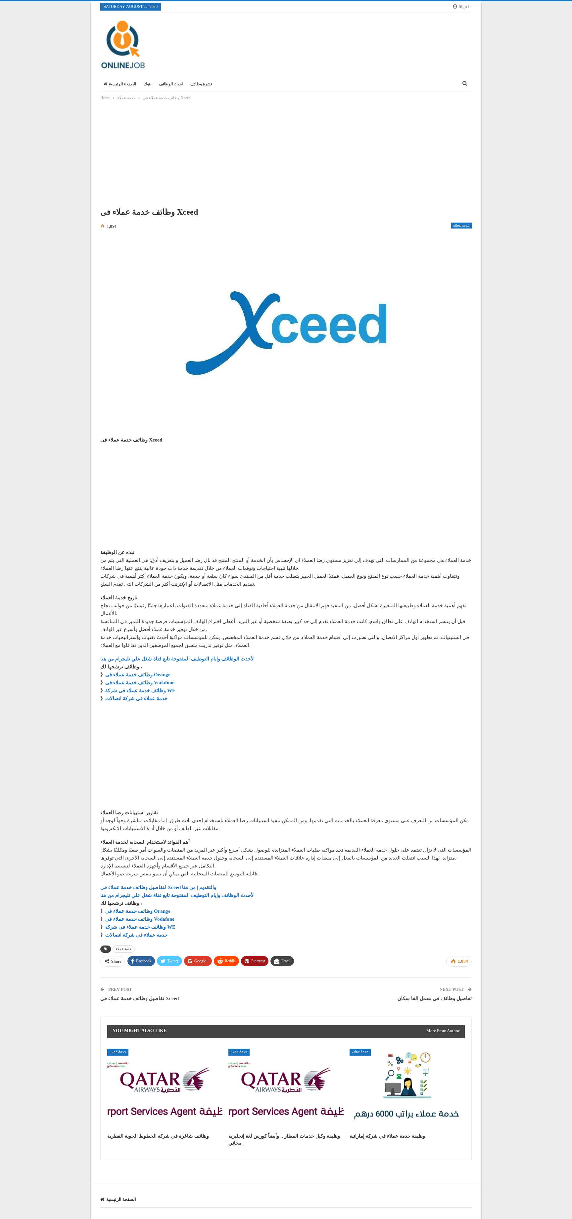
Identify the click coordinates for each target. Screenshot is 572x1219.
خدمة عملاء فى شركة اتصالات (136, 698)
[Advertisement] (286, 155)
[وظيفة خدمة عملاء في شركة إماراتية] (407, 1089)
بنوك (147, 84)
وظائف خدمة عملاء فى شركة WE (140, 690)
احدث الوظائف (171, 84)
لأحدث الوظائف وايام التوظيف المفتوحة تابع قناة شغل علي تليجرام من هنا (177, 658)
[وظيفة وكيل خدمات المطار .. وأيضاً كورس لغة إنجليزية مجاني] (286, 1089)
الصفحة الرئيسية (122, 84)
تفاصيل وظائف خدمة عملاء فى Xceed (139, 998)
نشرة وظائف (201, 84)
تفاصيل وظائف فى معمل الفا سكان (435, 998)
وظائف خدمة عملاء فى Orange (137, 674)
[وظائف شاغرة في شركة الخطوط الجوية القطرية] (164, 1089)
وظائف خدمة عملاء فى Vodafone (139, 682)
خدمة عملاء (461, 226)
